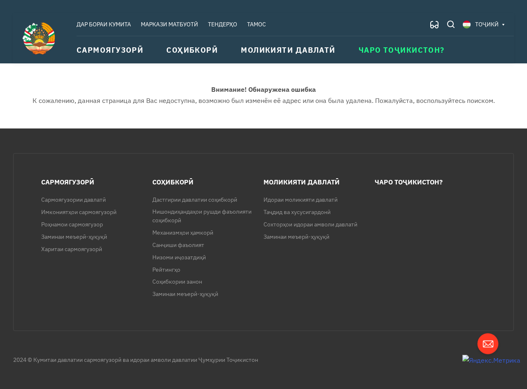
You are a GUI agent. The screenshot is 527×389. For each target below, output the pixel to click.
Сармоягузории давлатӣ (73, 199)
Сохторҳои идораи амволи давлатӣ (310, 224)
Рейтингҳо (166, 269)
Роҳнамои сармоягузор (72, 224)
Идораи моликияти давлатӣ (301, 199)
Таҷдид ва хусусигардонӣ (297, 212)
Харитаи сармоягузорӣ (71, 249)
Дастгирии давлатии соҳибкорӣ (194, 199)
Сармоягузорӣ (67, 182)
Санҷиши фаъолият (178, 245)
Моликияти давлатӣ (302, 182)
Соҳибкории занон (177, 281)
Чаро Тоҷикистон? (409, 182)
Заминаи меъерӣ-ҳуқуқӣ (74, 236)
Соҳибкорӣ (173, 182)
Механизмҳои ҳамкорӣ (182, 232)
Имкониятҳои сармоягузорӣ (79, 212)
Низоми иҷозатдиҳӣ (179, 257)
